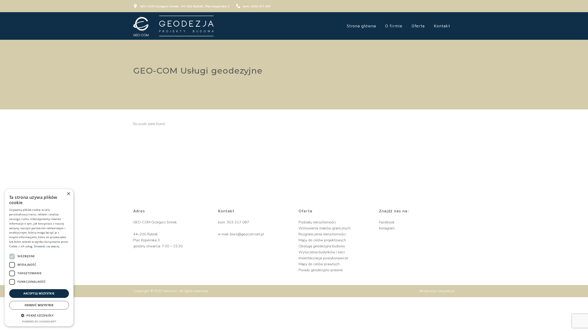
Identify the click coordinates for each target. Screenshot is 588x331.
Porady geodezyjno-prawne (321, 270)
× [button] (68, 194)
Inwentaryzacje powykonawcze (323, 258)
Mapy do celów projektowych (322, 240)
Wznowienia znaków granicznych (325, 228)
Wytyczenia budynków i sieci (322, 252)
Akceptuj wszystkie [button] (38, 293)
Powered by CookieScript (39, 321)
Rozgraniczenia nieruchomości (322, 234)
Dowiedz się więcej (46, 246)
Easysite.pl (446, 291)
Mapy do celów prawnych (319, 264)
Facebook (387, 222)
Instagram (387, 228)
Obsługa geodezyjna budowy (322, 246)
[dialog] (39, 257)
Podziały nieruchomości (317, 222)
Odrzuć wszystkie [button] (39, 305)
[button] (39, 316)
